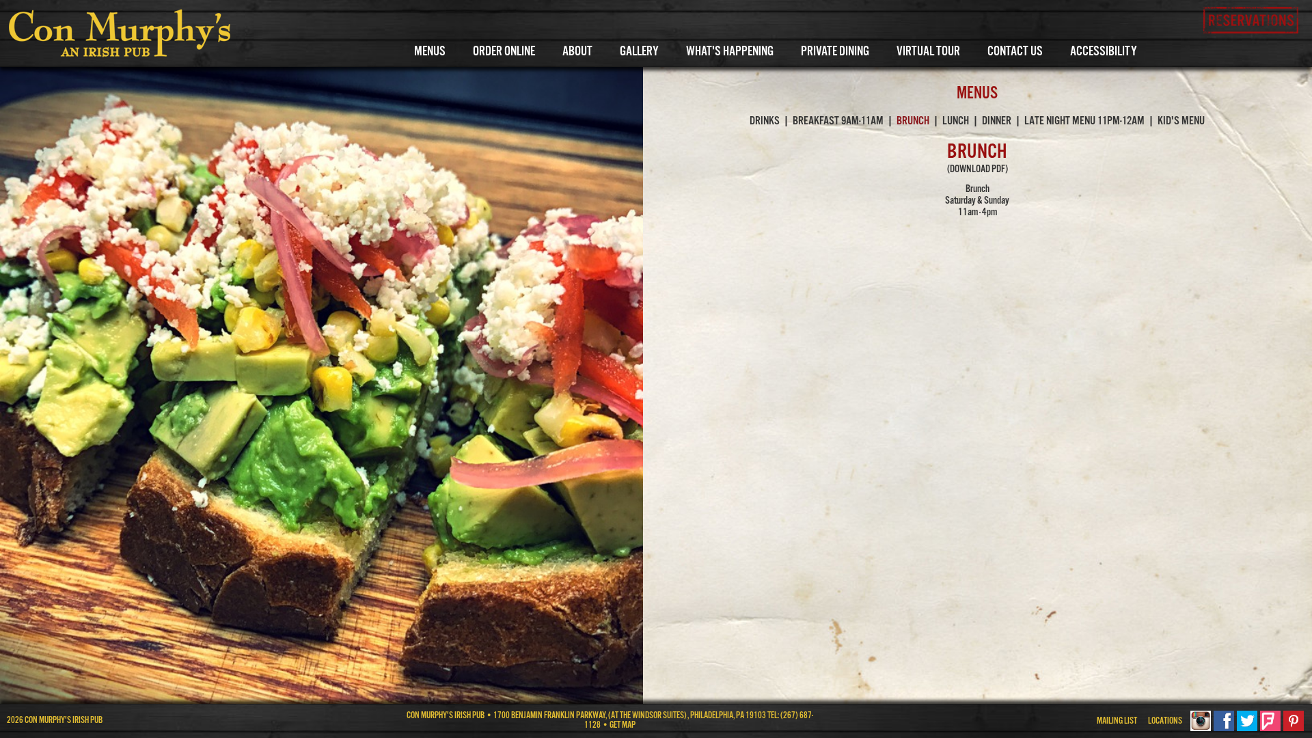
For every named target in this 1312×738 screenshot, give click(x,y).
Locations (1165, 721)
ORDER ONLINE (504, 52)
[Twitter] (1247, 729)
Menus (430, 52)
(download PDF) (977, 169)
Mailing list (1117, 721)
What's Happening (730, 52)
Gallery (639, 52)
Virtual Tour (928, 52)
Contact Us (1015, 52)
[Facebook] (1224, 729)
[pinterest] (1293, 729)
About (577, 52)
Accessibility (1103, 52)
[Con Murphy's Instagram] (1200, 729)
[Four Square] (1270, 729)
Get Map (623, 725)
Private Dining (835, 52)
